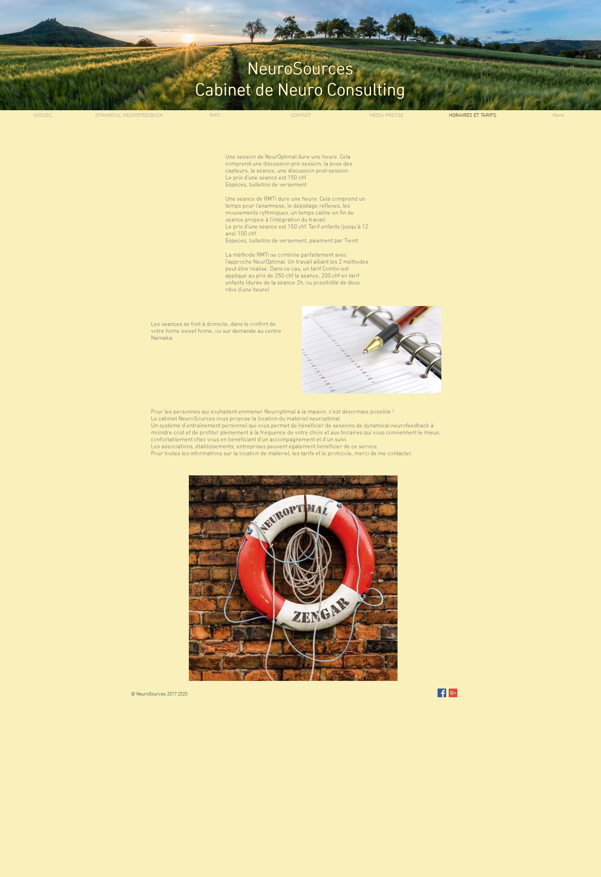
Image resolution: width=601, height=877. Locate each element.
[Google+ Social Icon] (453, 693)
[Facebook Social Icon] (442, 693)
